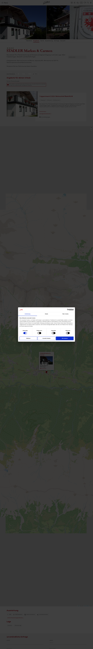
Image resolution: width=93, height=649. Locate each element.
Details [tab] (46, 313)
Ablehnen (28, 338)
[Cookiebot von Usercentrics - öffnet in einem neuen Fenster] (68, 310)
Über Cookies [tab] (65, 313)
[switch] (39, 333)
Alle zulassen (65, 338)
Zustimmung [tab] (27, 313)
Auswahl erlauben (46, 338)
